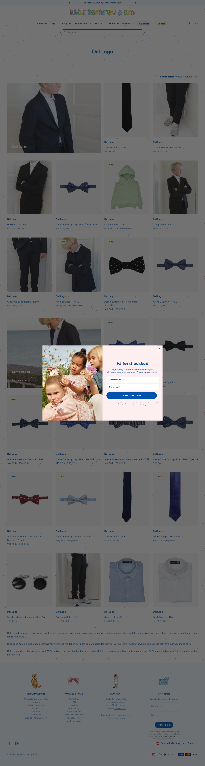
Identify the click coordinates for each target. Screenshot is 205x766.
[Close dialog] (159, 348)
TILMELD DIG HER (132, 395)
